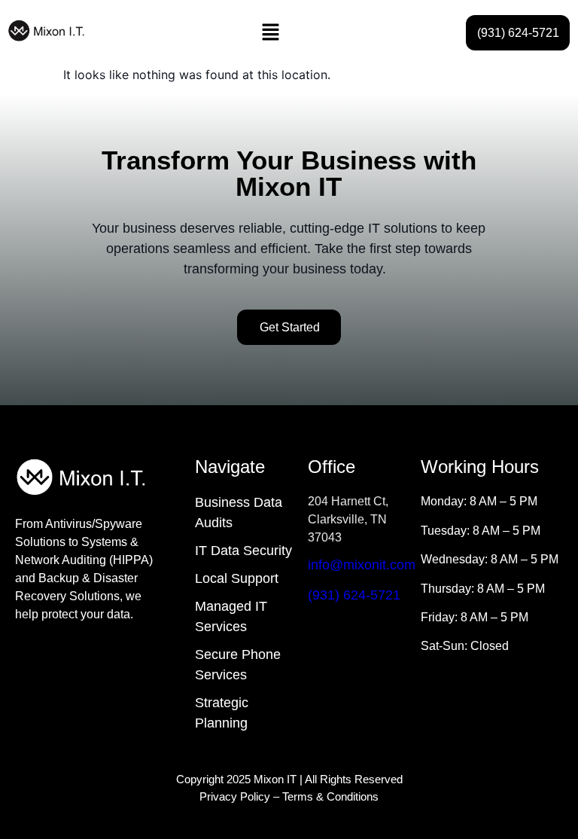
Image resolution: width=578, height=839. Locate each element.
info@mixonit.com (361, 564)
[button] (270, 33)
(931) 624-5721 (354, 595)
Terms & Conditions (330, 796)
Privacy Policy (234, 796)
